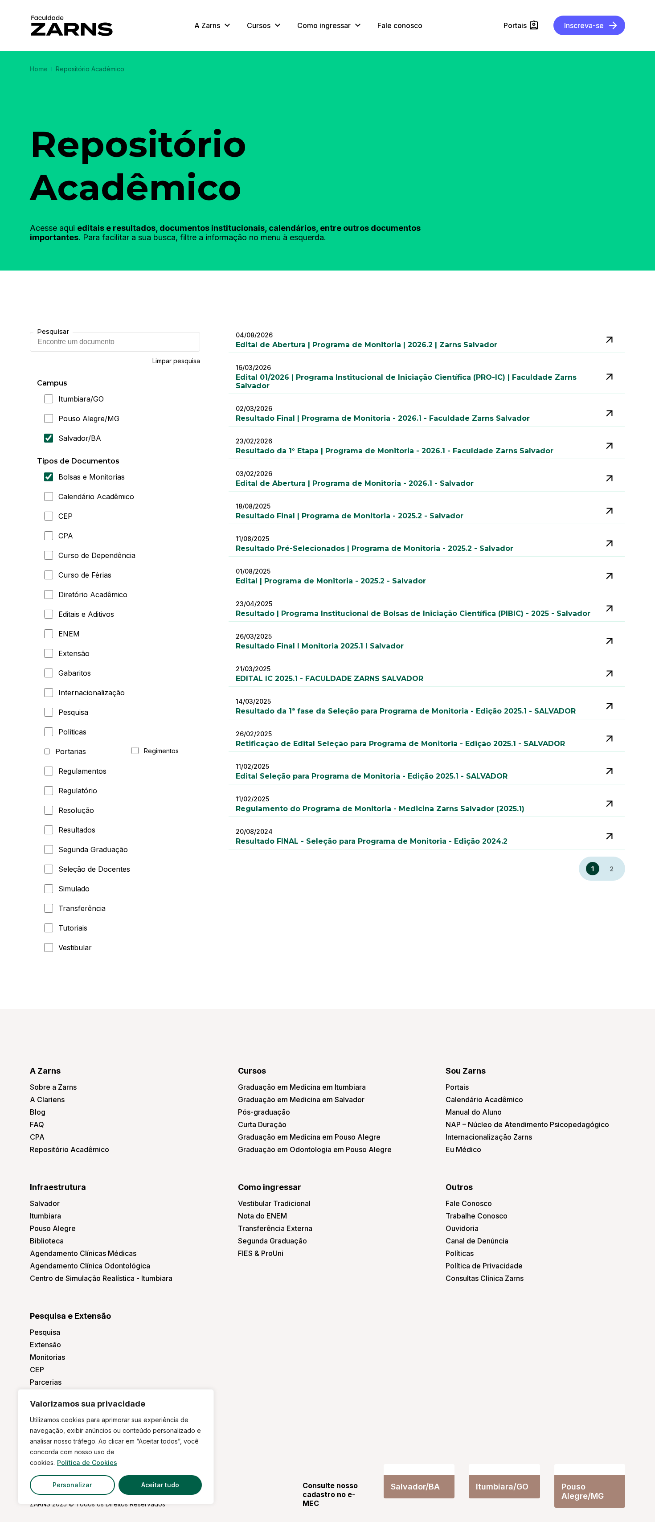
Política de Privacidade (484, 1265)
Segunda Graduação (93, 849)
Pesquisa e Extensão (70, 1316)
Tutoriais (72, 927)
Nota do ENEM (262, 1215)
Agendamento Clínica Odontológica (90, 1265)
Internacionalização (91, 692)
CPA (65, 535)
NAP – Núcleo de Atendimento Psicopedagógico (527, 1124)
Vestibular (75, 947)
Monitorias (47, 1357)
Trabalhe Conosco (477, 1215)
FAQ (37, 1124)
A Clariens (47, 1099)
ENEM (69, 633)
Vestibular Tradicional (274, 1203)
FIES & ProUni (260, 1253)
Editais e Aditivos (86, 614)
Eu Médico (463, 1149)
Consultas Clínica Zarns (485, 1278)
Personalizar (72, 1485)
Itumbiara (45, 1215)
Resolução (76, 810)
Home (39, 69)
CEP (65, 516)
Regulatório (77, 790)
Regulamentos (82, 771)
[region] (116, 1446)
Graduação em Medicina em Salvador (301, 1099)
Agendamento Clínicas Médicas (83, 1253)
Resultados (76, 829)
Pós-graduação (264, 1112)
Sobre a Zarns (53, 1087)
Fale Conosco (469, 1203)
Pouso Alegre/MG (88, 418)
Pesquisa (73, 712)
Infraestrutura (58, 1187)
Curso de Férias (84, 574)
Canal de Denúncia (477, 1240)
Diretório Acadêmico (92, 594)
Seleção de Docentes (94, 869)
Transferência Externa (275, 1228)
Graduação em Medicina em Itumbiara (302, 1087)
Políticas (72, 731)
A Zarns (45, 1070)
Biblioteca (47, 1240)
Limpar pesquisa (176, 361)
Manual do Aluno (474, 1112)
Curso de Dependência (96, 555)
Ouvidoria (462, 1228)
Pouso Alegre (53, 1228)
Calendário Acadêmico (96, 496)
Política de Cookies (87, 1462)
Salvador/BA (79, 438)
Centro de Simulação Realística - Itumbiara (101, 1278)
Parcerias (45, 1382)
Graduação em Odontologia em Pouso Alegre (315, 1149)
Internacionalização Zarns (489, 1136)
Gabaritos (74, 673)
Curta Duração (262, 1124)
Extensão (74, 653)
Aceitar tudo (160, 1485)
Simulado (74, 888)
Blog (37, 1112)
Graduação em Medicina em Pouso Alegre (309, 1136)
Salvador (45, 1203)
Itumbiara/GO (81, 398)
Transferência (82, 908)
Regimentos (159, 751)
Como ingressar (269, 1187)
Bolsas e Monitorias (91, 476)
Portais (457, 1087)
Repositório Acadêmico (69, 1149)
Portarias (70, 751)
